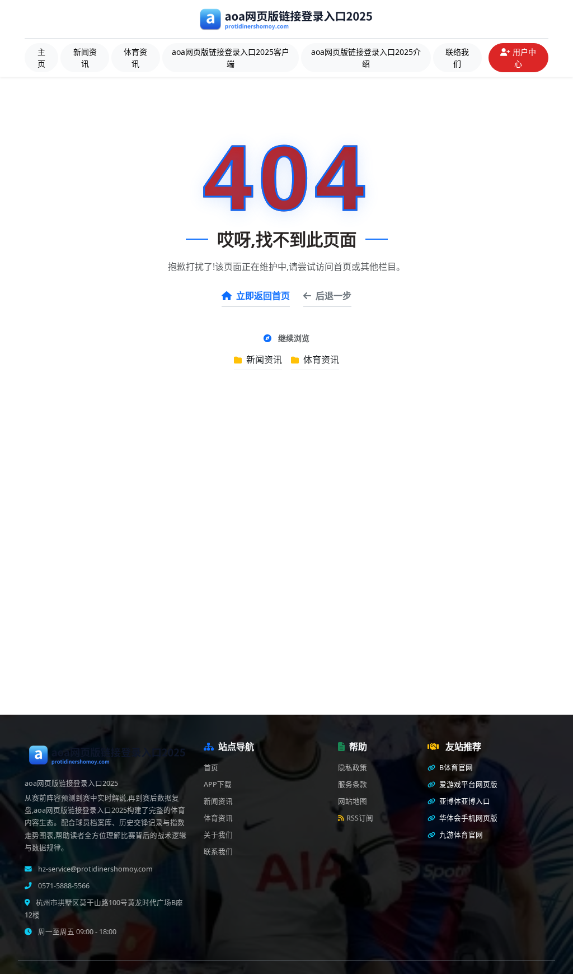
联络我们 (457, 57)
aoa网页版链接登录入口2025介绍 (366, 57)
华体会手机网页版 (467, 818)
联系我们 (218, 851)
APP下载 (218, 784)
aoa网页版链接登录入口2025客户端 (230, 57)
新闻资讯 (85, 57)
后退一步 (333, 296)
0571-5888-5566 (63, 886)
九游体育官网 (460, 835)
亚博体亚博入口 (464, 801)
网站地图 (352, 801)
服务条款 (352, 784)
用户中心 (524, 57)
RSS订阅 (359, 818)
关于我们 (218, 835)
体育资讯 (135, 57)
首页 (211, 767)
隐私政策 (352, 767)
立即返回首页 (263, 296)
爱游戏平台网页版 (467, 784)
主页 (41, 57)
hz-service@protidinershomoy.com (94, 869)
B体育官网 (455, 767)
